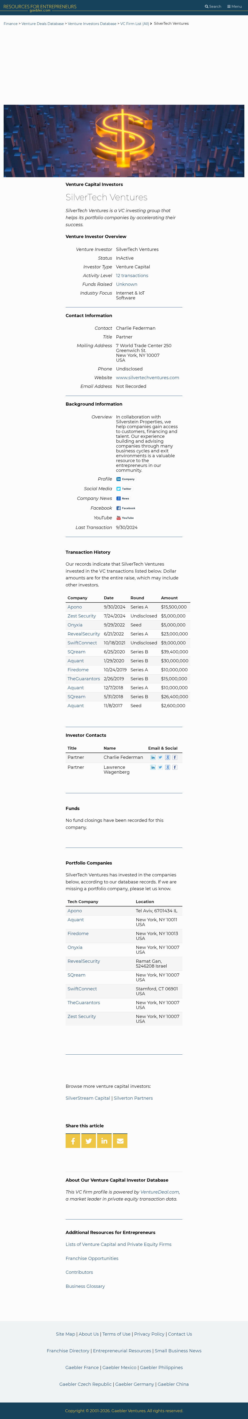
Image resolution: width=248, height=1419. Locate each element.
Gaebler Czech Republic (85, 1384)
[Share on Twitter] (88, 1140)
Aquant (76, 660)
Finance (11, 24)
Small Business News (178, 1351)
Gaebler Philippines (161, 1367)
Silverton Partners (133, 1098)
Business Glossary (85, 1286)
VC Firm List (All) (135, 24)
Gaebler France (82, 1367)
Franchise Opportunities (92, 1258)
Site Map (65, 1334)
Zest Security (82, 616)
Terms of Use (116, 1334)
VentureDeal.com (159, 1192)
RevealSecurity (84, 634)
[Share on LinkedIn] (104, 1140)
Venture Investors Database (92, 24)
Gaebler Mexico (119, 1367)
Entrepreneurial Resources (122, 1351)
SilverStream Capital (88, 1098)
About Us (89, 1334)
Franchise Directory (68, 1351)
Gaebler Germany (134, 1384)
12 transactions (132, 275)
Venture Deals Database (43, 24)
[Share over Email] (120, 1140)
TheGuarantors (84, 678)
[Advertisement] (124, 66)
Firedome (78, 669)
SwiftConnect (82, 643)
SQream (76, 651)
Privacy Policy (149, 1334)
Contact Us (180, 1334)
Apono (75, 607)
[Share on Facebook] (73, 1140)
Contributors (79, 1272)
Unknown (126, 284)
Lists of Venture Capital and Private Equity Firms (118, 1244)
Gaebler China (173, 1384)
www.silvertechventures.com (147, 377)
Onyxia (75, 625)
